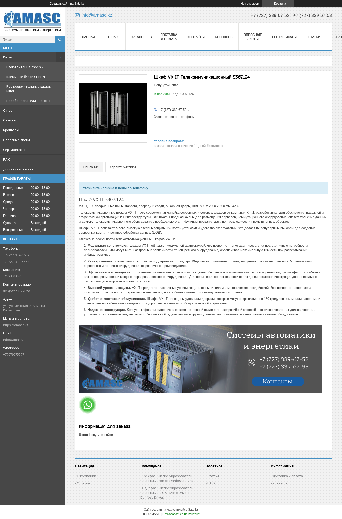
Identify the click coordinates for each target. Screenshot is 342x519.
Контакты (196, 37)
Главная (87, 37)
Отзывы (9, 120)
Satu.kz (193, 509)
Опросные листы (16, 140)
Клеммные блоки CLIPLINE (26, 76)
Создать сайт (59, 3)
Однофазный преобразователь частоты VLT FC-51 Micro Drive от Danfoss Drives (166, 493)
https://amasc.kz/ (16, 325)
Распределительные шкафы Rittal (29, 88)
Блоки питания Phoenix (24, 67)
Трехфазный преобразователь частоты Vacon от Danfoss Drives (166, 478)
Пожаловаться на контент (181, 514)
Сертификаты (14, 149)
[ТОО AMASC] (32, 19)
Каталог (9, 57)
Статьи (314, 37)
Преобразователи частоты (28, 100)
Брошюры (11, 130)
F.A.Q (7, 159)
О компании (86, 476)
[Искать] (60, 39)
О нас (7, 110)
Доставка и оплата (18, 169)
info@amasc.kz (14, 339)
